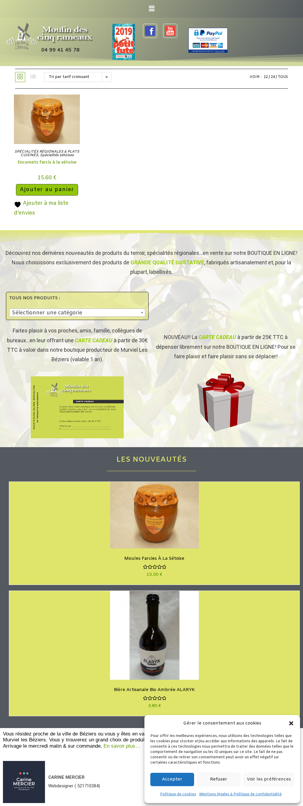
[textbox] (77, 313)
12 (266, 77)
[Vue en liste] (33, 77)
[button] (291, 723)
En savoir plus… (122, 746)
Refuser (218, 779)
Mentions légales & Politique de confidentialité (240, 794)
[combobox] (77, 312)
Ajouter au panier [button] (47, 189)
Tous (283, 77)
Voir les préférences (269, 779)
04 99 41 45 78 (60, 50)
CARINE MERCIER (66, 777)
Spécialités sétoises (57, 155)
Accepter (172, 779)
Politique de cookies (178, 794)
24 (273, 77)
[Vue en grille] (20, 77)
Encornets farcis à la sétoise (47, 162)
